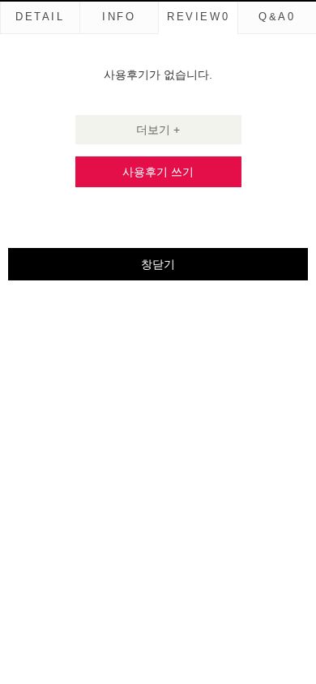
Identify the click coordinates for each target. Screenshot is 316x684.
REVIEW (198, 17)
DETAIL (40, 17)
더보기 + (158, 129)
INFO (118, 17)
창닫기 (158, 264)
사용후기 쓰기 (158, 171)
